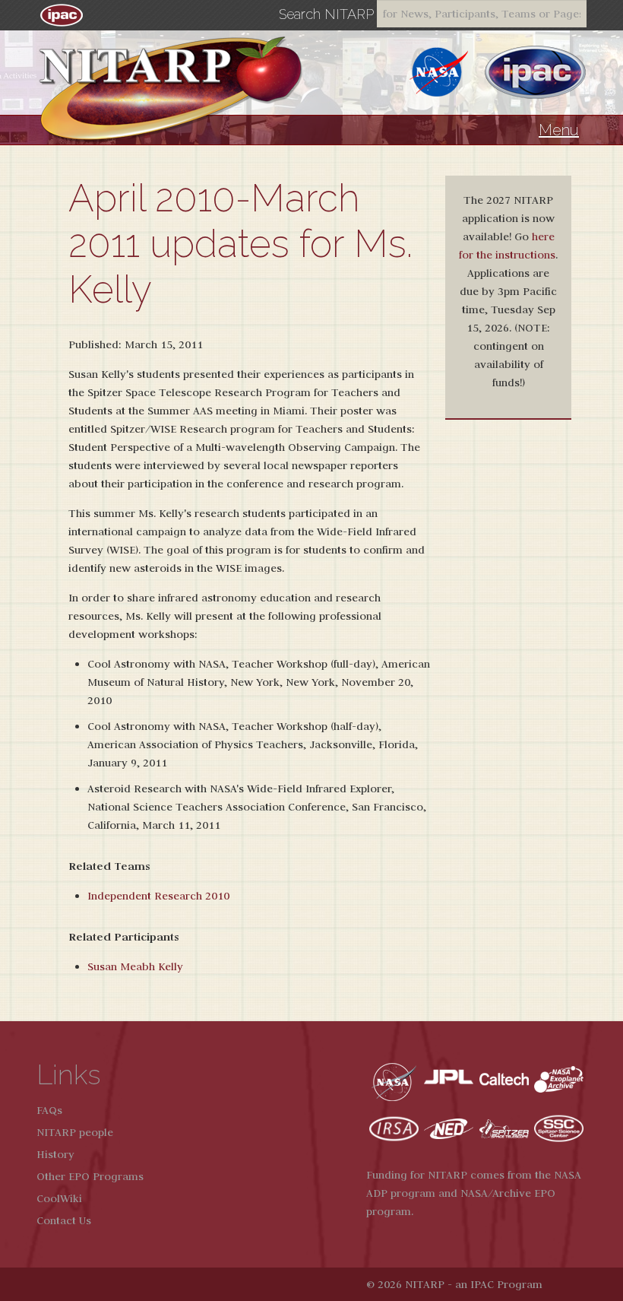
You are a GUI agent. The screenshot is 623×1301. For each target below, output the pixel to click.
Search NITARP (326, 14)
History (55, 1154)
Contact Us (63, 1220)
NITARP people (74, 1132)
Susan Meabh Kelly (135, 966)
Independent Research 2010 (158, 896)
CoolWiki (59, 1198)
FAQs (49, 1110)
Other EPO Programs (90, 1176)
